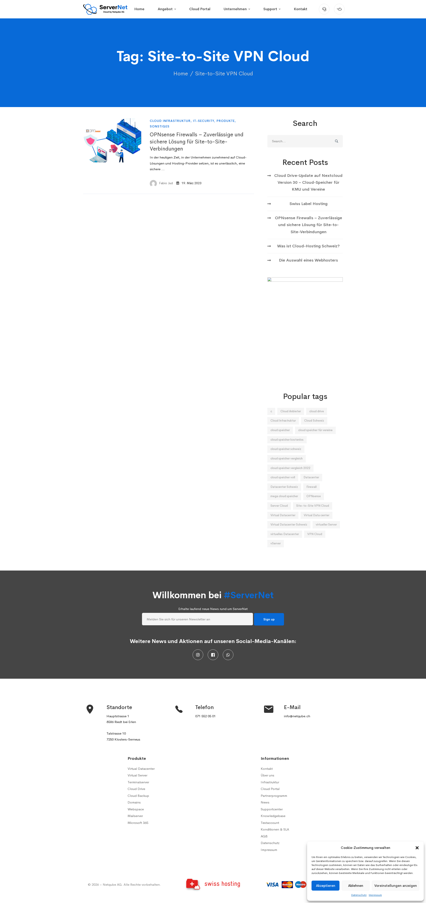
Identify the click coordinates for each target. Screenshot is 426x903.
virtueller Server (326, 524)
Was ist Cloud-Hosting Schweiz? (308, 246)
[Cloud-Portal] (339, 9)
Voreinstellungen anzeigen (395, 885)
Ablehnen (355, 885)
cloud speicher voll (282, 477)
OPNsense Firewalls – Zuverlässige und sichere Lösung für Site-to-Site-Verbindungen (196, 141)
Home (180, 73)
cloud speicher (280, 430)
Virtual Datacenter (282, 515)
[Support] (324, 9)
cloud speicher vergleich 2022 (290, 468)
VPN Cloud (314, 534)
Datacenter (311, 477)
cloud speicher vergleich (286, 458)
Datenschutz (359, 895)
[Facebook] (213, 654)
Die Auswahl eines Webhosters (308, 260)
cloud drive (316, 411)
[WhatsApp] (228, 654)
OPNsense (313, 496)
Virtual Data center (316, 515)
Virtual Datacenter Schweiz (288, 524)
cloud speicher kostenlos (287, 440)
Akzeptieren (325, 885)
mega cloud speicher (284, 496)
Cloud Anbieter (290, 411)
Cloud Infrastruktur (170, 121)
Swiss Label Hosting (308, 203)
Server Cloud (279, 506)
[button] (417, 848)
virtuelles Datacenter (284, 534)
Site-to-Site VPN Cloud (312, 506)
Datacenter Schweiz (284, 487)
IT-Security (203, 121)
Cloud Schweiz (314, 420)
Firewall (311, 487)
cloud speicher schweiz (285, 449)
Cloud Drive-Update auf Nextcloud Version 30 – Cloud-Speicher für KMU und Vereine (308, 182)
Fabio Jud (165, 183)
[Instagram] (198, 654)
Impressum (375, 895)
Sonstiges (160, 126)
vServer (275, 543)
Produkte (226, 121)
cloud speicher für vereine (315, 430)
